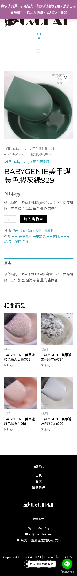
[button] (66, 77)
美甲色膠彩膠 (38, 149)
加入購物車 (33, 219)
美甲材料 (53, 236)
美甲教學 (39, 236)
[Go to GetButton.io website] (67, 571)
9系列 (8, 162)
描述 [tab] (7, 263)
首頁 (7, 149)
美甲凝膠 (25, 236)
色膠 (25, 242)
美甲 (14, 236)
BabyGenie (19, 149)
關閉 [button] (63, 13)
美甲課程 (15, 242)
